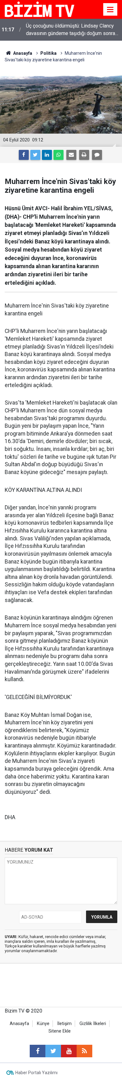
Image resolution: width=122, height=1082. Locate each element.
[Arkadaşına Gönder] (71, 155)
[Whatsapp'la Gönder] (58, 155)
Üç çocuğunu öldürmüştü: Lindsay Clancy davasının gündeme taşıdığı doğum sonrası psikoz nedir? (72, 30)
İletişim (64, 1023)
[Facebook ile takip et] (37, 1051)
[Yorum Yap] (97, 155)
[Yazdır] (84, 155)
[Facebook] (24, 155)
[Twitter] (35, 155)
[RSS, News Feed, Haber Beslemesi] (84, 1051)
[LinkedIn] (47, 155)
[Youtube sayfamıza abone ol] (69, 1051)
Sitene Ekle (59, 1031)
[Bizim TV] (39, 9)
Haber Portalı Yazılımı (36, 1072)
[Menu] (110, 10)
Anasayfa (19, 1023)
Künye (43, 1023)
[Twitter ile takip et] (53, 1051)
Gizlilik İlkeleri (92, 1023)
